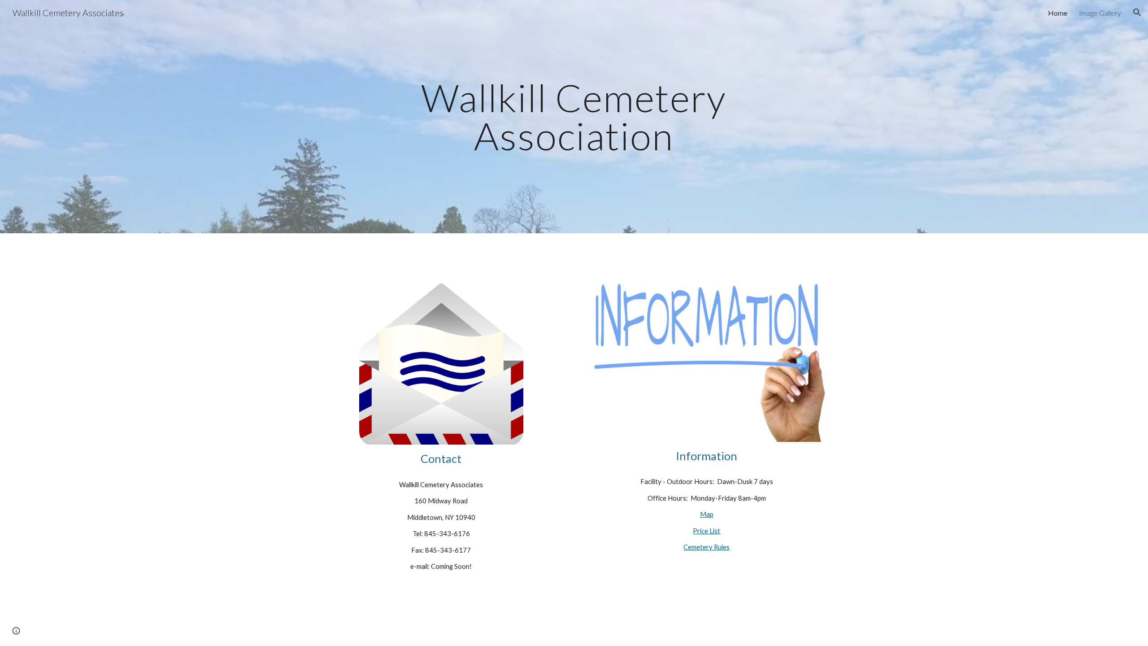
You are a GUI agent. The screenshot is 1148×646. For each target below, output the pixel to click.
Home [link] (1057, 13)
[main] (574, 117)
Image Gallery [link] (1100, 13)
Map (706, 514)
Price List (706, 531)
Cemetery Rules (706, 547)
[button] (1137, 12)
